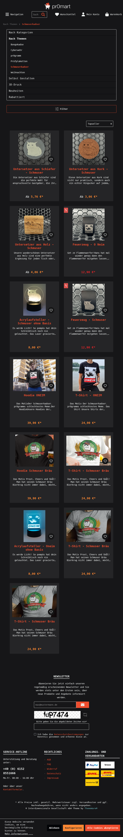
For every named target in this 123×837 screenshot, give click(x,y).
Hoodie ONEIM (34, 395)
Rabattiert (17, 97)
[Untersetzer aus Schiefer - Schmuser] (34, 149)
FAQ (49, 764)
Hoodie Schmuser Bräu (34, 470)
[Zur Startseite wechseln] (61, 6)
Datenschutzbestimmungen (69, 734)
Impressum (52, 778)
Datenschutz (54, 773)
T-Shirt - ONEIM (88, 395)
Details (34, 191)
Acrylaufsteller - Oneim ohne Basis (34, 547)
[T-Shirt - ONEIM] (88, 375)
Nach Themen (17, 38)
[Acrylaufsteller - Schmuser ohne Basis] (34, 300)
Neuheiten (16, 90)
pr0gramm (16, 55)
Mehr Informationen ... (19, 834)
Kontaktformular (12, 789)
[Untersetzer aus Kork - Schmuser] (88, 149)
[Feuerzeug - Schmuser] (88, 300)
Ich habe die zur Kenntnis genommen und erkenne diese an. (63, 735)
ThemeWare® (91, 808)
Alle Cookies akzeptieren (102, 828)
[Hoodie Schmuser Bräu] (34, 451)
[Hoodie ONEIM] (34, 375)
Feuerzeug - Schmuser (88, 319)
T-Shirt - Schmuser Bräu (88, 470)
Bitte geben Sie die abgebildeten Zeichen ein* (61, 722)
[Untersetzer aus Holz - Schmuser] (34, 224)
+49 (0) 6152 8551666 (13, 771)
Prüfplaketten (19, 61)
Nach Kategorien (21, 32)
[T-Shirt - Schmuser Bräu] (88, 451)
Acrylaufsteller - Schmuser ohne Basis (34, 321)
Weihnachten (18, 72)
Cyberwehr (16, 50)
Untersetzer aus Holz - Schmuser (34, 246)
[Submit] (82, 705)
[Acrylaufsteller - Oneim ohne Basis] (34, 526)
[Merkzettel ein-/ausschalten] (51, 159)
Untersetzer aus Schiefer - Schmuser (34, 170)
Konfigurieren (73, 828)
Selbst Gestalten (21, 78)
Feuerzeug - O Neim (88, 244)
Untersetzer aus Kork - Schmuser (88, 170)
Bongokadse (17, 44)
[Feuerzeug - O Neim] (88, 224)
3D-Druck (15, 84)
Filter (63, 109)
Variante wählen (88, 267)
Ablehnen (54, 828)
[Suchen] (43, 14)
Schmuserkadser (20, 67)
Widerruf (52, 769)
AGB (49, 759)
